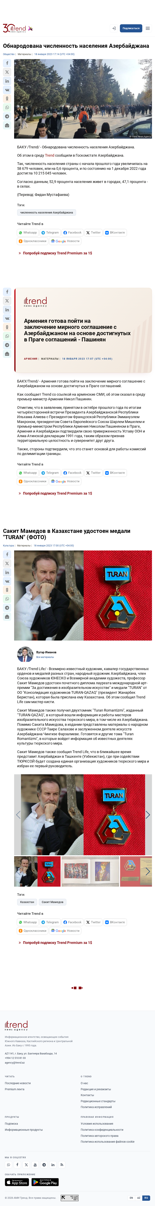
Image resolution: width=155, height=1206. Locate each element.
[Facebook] (17, 1164)
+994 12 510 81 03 (15, 1057)
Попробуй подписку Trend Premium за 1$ (57, 253)
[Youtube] (35, 1164)
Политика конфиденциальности (102, 1129)
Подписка (11, 1123)
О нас (84, 1083)
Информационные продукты (24, 1129)
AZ (138, 1197)
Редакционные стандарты (98, 1101)
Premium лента (14, 1089)
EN (131, 1197)
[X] (26, 1164)
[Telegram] (44, 1164)
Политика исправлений (96, 1107)
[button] (7, 63)
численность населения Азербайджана (46, 212)
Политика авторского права (99, 1135)
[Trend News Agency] (16, 1026)
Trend (49, 155)
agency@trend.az (15, 1062)
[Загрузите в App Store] (17, 1182)
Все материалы (45, 657)
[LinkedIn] (53, 1164)
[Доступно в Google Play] (45, 1182)
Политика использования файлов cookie (107, 1141)
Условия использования (97, 1123)
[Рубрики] (147, 28)
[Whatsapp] (8, 1164)
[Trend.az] (18, 28)
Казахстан (27, 902)
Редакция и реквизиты (96, 1089)
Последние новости (18, 1083)
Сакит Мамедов (52, 902)
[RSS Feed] (61, 1164)
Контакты (87, 1095)
